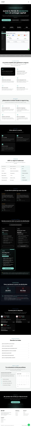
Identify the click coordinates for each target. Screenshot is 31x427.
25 (19, 384)
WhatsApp (2, 418)
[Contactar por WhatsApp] (29, 425)
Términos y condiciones (24, 425)
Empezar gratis (8, 246)
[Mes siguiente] (28, 373)
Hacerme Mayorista (8, 268)
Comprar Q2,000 (23, 246)
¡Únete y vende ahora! (15, 402)
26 (21, 384)
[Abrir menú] (28, 2)
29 (26, 384)
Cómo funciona (17, 411)
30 (28, 384)
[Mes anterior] (26, 373)
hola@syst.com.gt (3, 419)
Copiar (13, 330)
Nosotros (24, 411)
